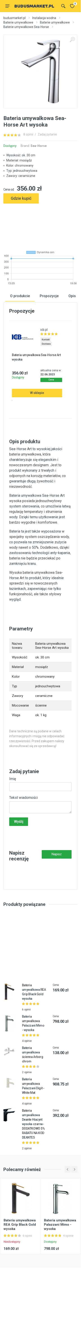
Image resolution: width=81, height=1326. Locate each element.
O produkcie (20, 296)
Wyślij (18, 821)
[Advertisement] (40, 225)
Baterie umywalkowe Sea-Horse (26, 27)
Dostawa (46, 344)
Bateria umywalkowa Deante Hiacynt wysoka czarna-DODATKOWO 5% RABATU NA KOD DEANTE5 (33, 1124)
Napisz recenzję (56, 855)
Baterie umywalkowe (18, 22)
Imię (12, 779)
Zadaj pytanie (47, 134)
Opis (72, 296)
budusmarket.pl (14, 18)
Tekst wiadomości (23, 797)
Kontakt (46, 339)
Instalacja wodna (44, 18)
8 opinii (28, 134)
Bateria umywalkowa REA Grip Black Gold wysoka (20, 1224)
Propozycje (49, 296)
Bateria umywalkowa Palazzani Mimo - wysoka (60, 1224)
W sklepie (37, 393)
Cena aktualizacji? (51, 380)
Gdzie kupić (21, 198)
